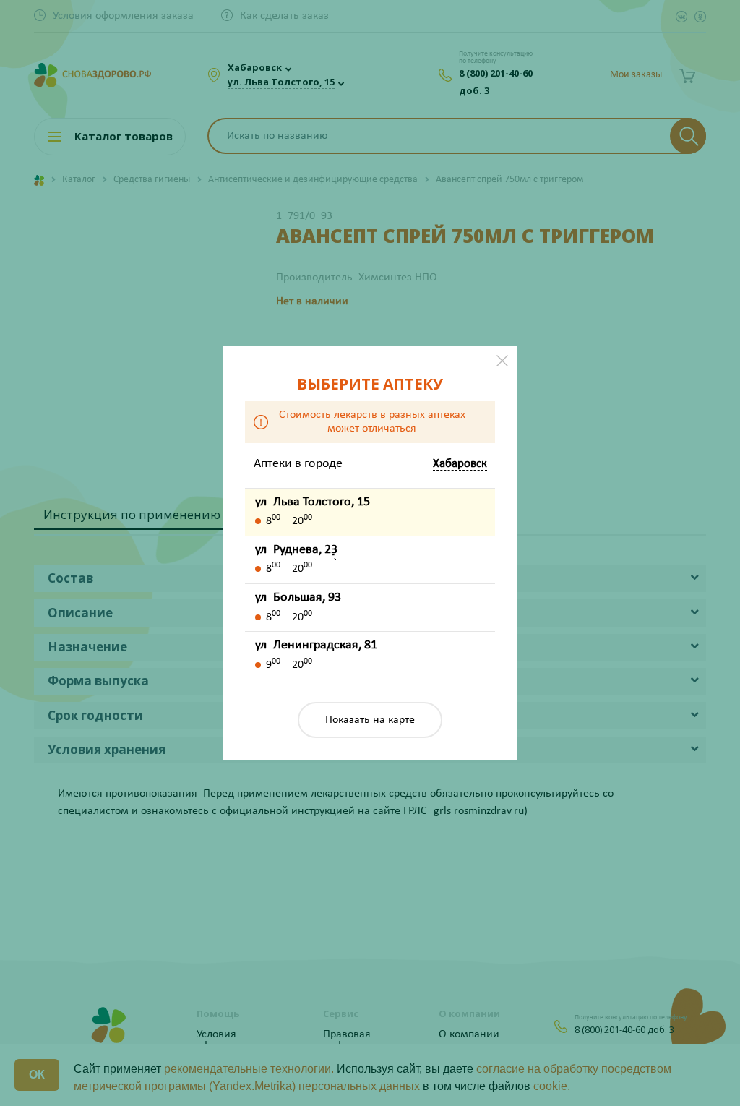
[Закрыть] (502, 360)
